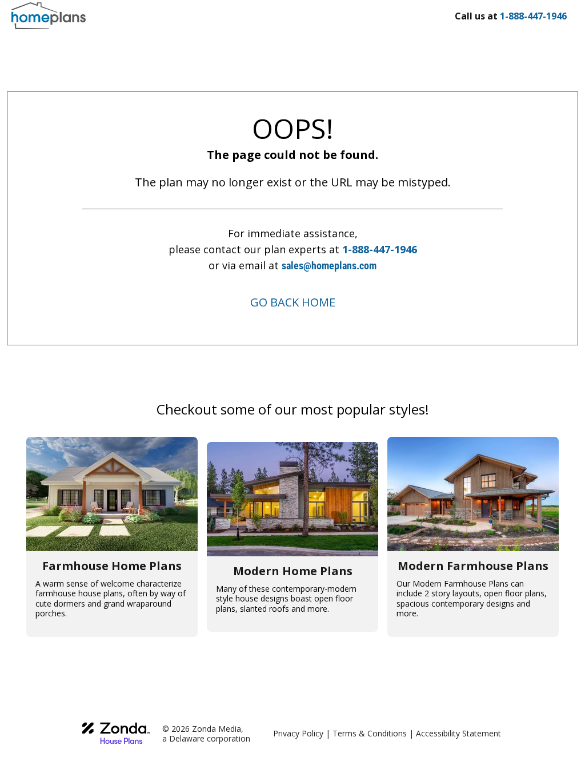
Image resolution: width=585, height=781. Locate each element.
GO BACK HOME (292, 302)
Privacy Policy (298, 733)
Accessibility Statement (458, 733)
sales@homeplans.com (329, 266)
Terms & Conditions (369, 733)
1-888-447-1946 (379, 249)
